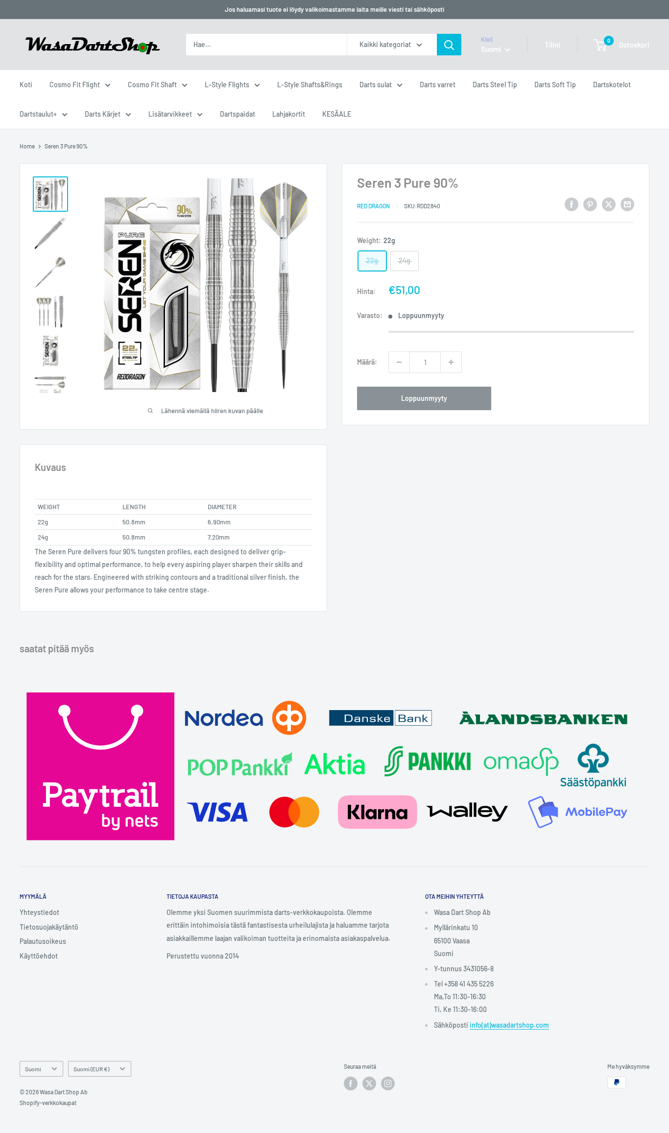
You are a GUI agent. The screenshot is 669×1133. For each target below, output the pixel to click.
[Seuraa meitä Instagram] (388, 1083)
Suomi (33, 1068)
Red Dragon (373, 205)
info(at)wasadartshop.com (509, 1025)
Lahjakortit (288, 114)
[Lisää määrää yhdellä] (451, 362)
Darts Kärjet (102, 114)
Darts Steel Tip (495, 84)
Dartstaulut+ (38, 114)
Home (27, 146)
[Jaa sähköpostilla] (627, 204)
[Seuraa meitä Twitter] (369, 1083)
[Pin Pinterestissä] (590, 204)
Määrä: (367, 362)
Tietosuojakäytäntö (49, 927)
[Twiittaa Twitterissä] (609, 204)
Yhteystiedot (39, 912)
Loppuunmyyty (424, 398)
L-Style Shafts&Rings (309, 84)
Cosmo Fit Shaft (152, 84)
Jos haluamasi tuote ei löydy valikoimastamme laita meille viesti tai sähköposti (334, 9)
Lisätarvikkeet (170, 114)
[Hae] (449, 44)
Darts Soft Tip (555, 84)
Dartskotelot (612, 84)
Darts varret (437, 84)
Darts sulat (375, 84)
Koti (26, 84)
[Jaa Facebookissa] (571, 204)
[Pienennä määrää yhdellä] (399, 362)
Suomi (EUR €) (91, 1068)
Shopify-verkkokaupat (48, 1102)
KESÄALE (336, 114)
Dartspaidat (237, 114)
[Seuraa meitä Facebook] (351, 1083)
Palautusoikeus (43, 941)
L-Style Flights (227, 84)
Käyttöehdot (39, 956)
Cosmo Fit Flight (74, 84)
